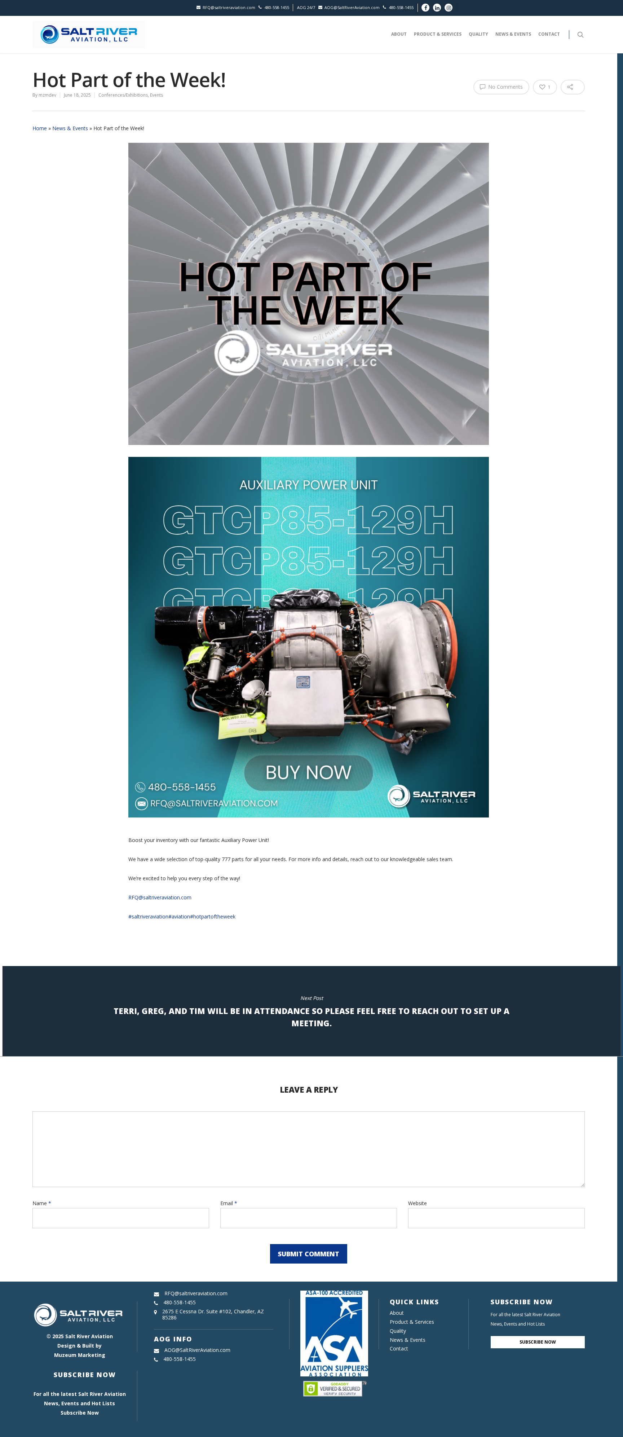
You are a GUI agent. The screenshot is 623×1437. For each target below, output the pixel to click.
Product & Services (437, 34)
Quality (478, 34)
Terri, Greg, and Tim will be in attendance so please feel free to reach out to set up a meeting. (311, 1011)
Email (228, 1203)
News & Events (513, 34)
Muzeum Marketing (79, 1355)
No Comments (505, 86)
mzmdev (47, 95)
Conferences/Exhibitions (123, 95)
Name (41, 1203)
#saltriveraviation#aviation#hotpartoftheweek (181, 916)
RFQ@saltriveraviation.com (229, 7)
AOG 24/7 (306, 7)
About (399, 34)
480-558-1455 (277, 7)
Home (39, 128)
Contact (549, 34)
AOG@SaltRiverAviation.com (352, 7)
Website (417, 1203)
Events (156, 95)
